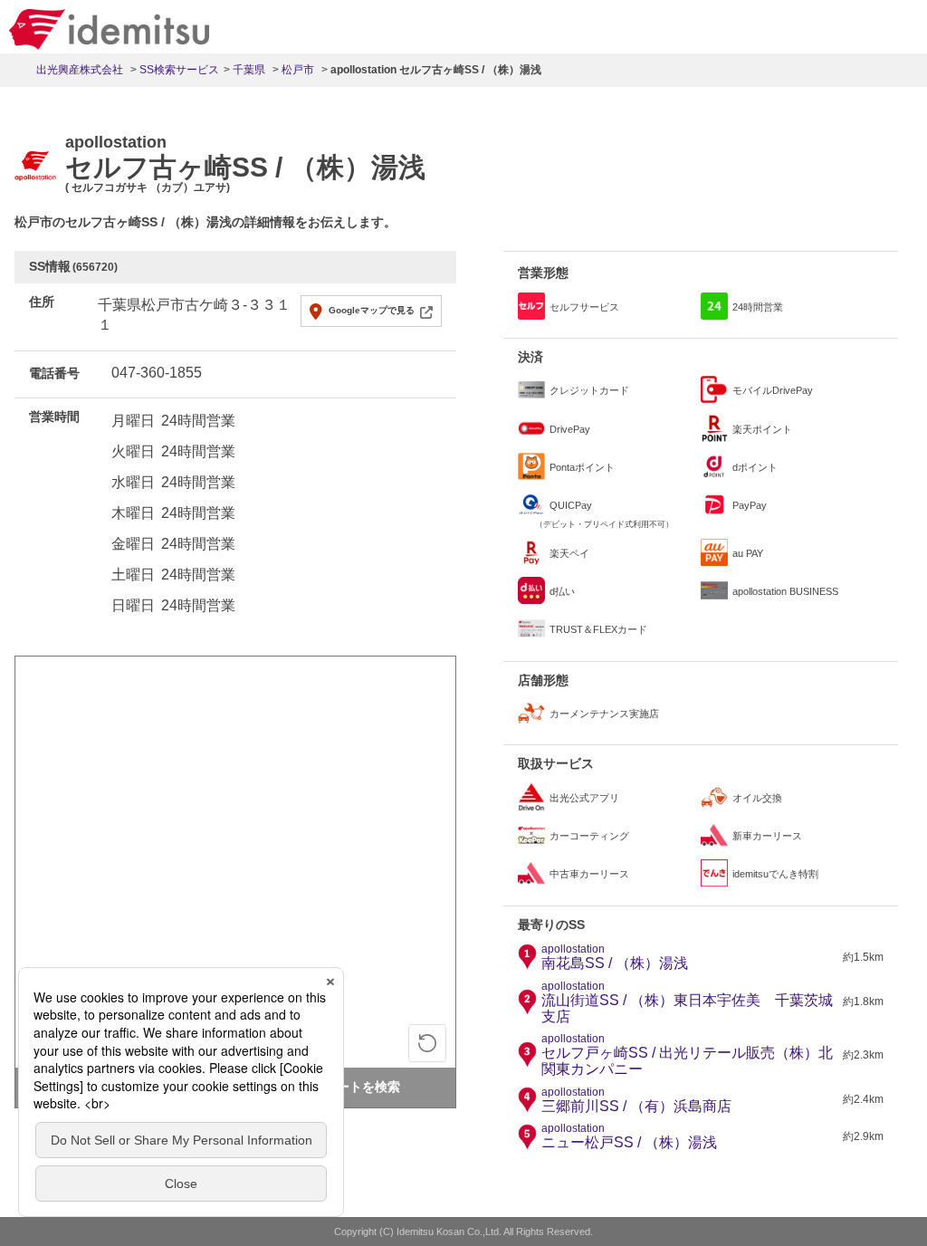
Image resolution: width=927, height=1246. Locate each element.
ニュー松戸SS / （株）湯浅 (629, 1136)
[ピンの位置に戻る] (427, 1043)
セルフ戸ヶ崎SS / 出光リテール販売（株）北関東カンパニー (687, 1055)
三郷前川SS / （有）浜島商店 (636, 1100)
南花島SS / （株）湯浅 (614, 957)
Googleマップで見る (372, 310)
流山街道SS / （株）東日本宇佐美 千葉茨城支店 (687, 1002)
